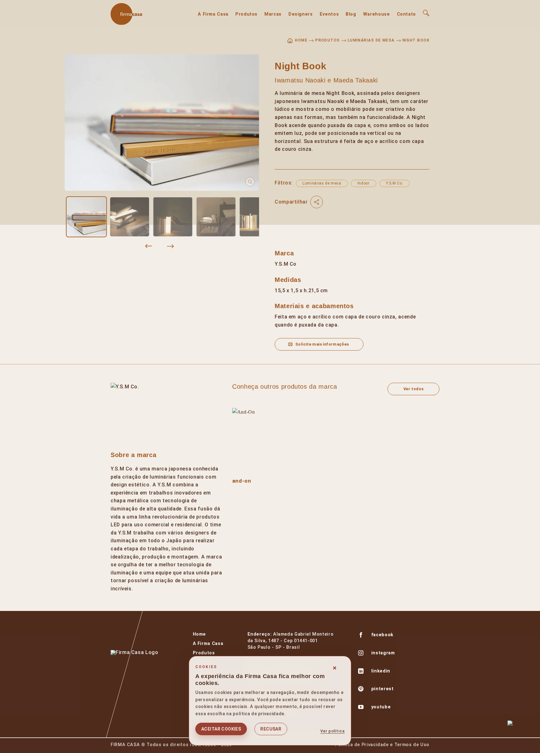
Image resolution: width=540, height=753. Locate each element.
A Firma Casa (213, 14)
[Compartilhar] (316, 202)
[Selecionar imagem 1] (86, 216)
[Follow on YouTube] (361, 707)
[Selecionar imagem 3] (172, 216)
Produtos (246, 14)
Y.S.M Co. (394, 183)
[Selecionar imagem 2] (129, 216)
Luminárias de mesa (371, 40)
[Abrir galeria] (162, 122)
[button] (426, 13)
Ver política (332, 731)
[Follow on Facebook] (361, 635)
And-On (241, 481)
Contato (406, 14)
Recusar (270, 728)
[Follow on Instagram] (361, 653)
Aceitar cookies (221, 728)
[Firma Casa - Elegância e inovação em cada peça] (142, 14)
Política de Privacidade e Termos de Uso (382, 744)
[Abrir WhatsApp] (518, 731)
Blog (351, 14)
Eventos (329, 14)
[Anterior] (148, 246)
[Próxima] (170, 246)
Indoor (364, 183)
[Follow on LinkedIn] (361, 671)
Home (199, 634)
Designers (300, 14)
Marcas (273, 14)
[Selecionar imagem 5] (259, 216)
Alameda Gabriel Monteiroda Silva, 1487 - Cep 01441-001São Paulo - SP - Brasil (291, 641)
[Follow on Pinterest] (361, 689)
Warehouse (376, 14)
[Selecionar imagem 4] (216, 216)
